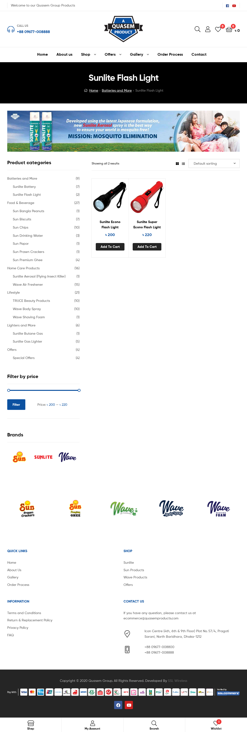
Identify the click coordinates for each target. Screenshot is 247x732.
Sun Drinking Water (28, 235)
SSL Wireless (177, 680)
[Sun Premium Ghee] (27, 508)
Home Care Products (23, 268)
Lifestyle (13, 292)
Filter (16, 404)
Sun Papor (21, 243)
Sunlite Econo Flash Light (110, 225)
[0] (218, 29)
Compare (110, 199)
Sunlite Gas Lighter (27, 341)
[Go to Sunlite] (43, 457)
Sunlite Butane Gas (28, 333)
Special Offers (23, 358)
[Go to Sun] (19, 457)
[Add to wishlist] (98, 199)
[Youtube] (129, 705)
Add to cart (110, 246)
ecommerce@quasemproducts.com (151, 618)
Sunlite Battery (24, 186)
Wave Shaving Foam (29, 317)
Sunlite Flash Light (27, 194)
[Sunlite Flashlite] (219, 508)
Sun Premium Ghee (27, 260)
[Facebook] (118, 705)
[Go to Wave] (67, 457)
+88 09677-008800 (159, 647)
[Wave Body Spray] (123, 508)
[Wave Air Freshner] (75, 508)
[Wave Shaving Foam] (171, 508)
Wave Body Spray (27, 309)
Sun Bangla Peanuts (28, 211)
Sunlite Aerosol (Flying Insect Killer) (39, 276)
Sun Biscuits (22, 219)
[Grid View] (177, 163)
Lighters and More (21, 325)
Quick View (122, 199)
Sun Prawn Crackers (28, 252)
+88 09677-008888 (33, 32)
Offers (11, 349)
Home (93, 90)
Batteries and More (117, 90)
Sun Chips (20, 227)
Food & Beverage (20, 203)
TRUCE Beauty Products (31, 300)
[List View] (183, 163)
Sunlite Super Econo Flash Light (147, 225)
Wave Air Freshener (28, 284)
